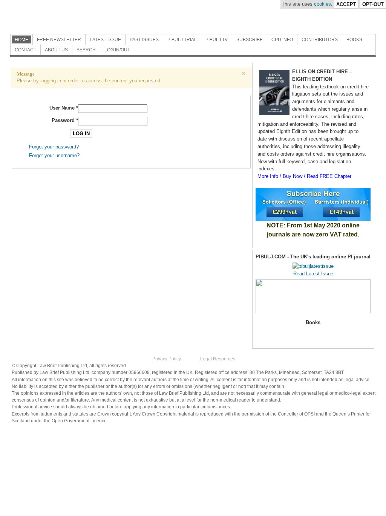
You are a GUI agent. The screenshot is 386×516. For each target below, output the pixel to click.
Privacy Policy (166, 359)
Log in (81, 133)
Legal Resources (217, 359)
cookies (322, 4)
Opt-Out (373, 4)
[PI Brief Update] (93, 17)
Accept (346, 4)
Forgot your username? (54, 155)
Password (65, 120)
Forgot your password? (54, 147)
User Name (63, 108)
